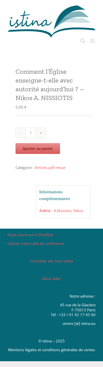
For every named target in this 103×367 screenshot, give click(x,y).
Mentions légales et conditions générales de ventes (51, 349)
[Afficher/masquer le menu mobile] (93, 40)
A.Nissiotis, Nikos (68, 210)
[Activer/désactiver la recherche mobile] (82, 40)
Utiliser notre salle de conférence (36, 243)
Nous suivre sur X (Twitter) (30, 234)
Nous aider (51, 278)
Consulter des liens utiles (51, 260)
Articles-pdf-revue (50, 167)
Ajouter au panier (38, 148)
